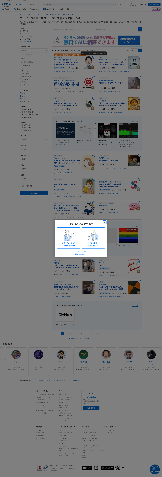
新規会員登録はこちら (81, 254)
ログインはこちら (81, 251)
